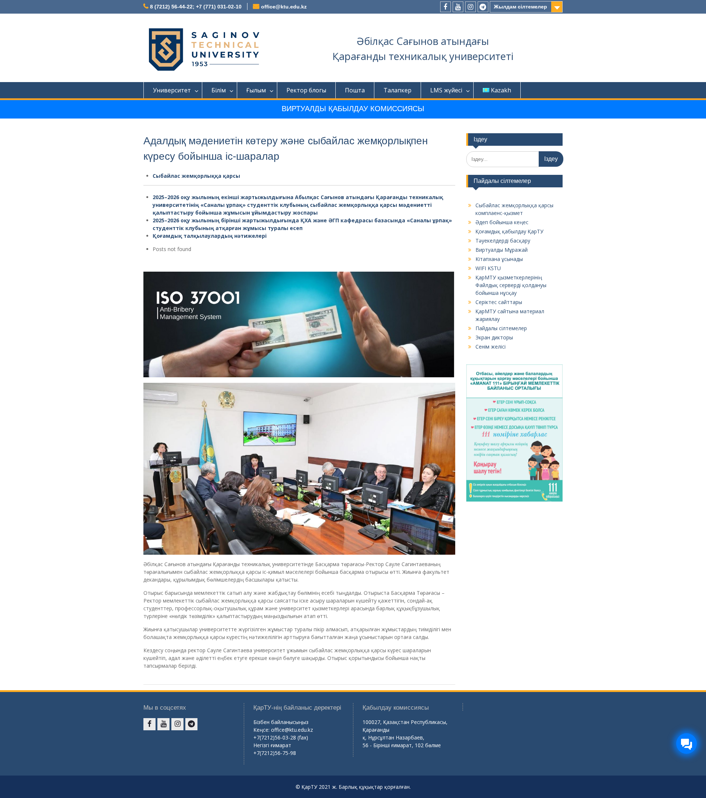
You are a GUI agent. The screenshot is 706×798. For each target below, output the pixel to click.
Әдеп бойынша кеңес (501, 222)
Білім (218, 90)
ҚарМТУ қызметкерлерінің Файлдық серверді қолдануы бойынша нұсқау (510, 285)
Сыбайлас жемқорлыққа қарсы (196, 175)
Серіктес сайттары (498, 302)
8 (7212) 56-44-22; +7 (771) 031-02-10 (196, 7)
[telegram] (483, 6)
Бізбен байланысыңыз (281, 721)
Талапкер (397, 90)
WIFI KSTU (488, 268)
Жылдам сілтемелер (520, 7)
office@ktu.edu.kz (284, 7)
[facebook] (445, 6)
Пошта (355, 90)
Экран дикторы (494, 337)
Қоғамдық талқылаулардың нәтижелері (210, 235)
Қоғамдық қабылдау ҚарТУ (509, 231)
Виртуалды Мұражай (501, 249)
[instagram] (470, 6)
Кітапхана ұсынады (499, 258)
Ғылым (256, 90)
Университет (172, 90)
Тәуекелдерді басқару (502, 240)
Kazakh (501, 90)
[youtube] (458, 6)
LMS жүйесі (446, 90)
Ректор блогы (306, 90)
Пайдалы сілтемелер (501, 328)
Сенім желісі (490, 346)
